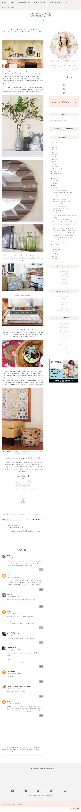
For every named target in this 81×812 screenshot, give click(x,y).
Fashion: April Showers (59, 239)
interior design (9, 517)
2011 (53, 256)
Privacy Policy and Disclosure (40, 795)
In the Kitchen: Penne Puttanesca (62, 237)
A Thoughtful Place (64, 323)
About (12, 2)
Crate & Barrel (64, 273)
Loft (64, 300)
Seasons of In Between (59, 204)
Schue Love (64, 343)
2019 (53, 154)
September (56, 176)
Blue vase (13, 451)
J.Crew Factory (64, 302)
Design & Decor (23, 2)
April (54, 188)
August (55, 178)
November (56, 171)
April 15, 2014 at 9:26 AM (14, 577)
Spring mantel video (36, 83)
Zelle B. (9, 594)
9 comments (6, 519)
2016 (53, 161)
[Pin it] (42, 519)
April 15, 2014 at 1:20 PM (14, 650)
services (27, 489)
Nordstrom (64, 306)
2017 (53, 159)
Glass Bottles (33, 451)
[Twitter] (59, 2)
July (54, 181)
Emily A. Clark (64, 329)
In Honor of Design (64, 353)
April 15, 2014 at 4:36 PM (14, 673)
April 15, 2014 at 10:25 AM (14, 613)
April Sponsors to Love (59, 199)
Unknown (10, 611)
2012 (53, 254)
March (55, 244)
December (56, 169)
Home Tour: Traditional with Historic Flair (65, 228)
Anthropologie (64, 271)
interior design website (15, 489)
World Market (64, 283)
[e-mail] (70, 2)
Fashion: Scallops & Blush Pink (61, 219)
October (55, 173)
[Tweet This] (34, 519)
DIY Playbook (64, 325)
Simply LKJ (11, 671)
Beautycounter (7, 7)
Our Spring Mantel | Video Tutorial (63, 235)
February (55, 246)
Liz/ (8, 575)
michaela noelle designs (29, 517)
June (54, 183)
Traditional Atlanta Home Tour (61, 201)
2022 (53, 147)
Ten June (64, 347)
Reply (41, 570)
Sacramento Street (64, 341)
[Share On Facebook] (36, 519)
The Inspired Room (64, 349)
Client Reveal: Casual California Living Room (65, 222)
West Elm (64, 281)
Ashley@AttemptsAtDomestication (19, 686)
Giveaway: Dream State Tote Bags (62, 192)
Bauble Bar (64, 298)
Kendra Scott (64, 304)
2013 (53, 251)
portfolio (34, 489)
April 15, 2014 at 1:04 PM (14, 635)
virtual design (15, 469)
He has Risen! (57, 210)
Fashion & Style (39, 2)
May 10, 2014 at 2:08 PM (14, 703)
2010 (53, 258)
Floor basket (26, 453)
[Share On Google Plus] (39, 519)
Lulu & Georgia (64, 277)
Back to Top (75, 808)
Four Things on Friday (59, 213)
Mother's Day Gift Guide (60, 190)
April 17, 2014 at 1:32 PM (14, 688)
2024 (53, 142)
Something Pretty (64, 345)
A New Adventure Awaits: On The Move (64, 233)
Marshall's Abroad (64, 331)
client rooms (16, 514)
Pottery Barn (64, 275)
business (27, 464)
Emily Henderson (64, 327)
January (55, 249)
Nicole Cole (64, 333)
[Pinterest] (62, 2)
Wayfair (64, 279)
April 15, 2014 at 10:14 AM (14, 596)
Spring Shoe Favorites (59, 206)
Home (4, 2)
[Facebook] (55, 2)
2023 (53, 145)
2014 (53, 166)
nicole (9, 555)
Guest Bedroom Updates (60, 242)
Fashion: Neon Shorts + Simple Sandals (64, 230)
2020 (53, 152)
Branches (20, 451)
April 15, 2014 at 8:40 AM (14, 558)
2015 (53, 164)
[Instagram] (66, 2)
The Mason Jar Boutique (64, 310)
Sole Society (64, 308)
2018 (53, 157)
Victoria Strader (64, 351)
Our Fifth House (64, 335)
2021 (53, 149)
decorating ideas (31, 514)
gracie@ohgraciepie (13, 633)
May (54, 185)
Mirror (26, 451)
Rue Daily (64, 337)
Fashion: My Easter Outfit (60, 208)
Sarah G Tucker (64, 339)
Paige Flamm (11, 647)
